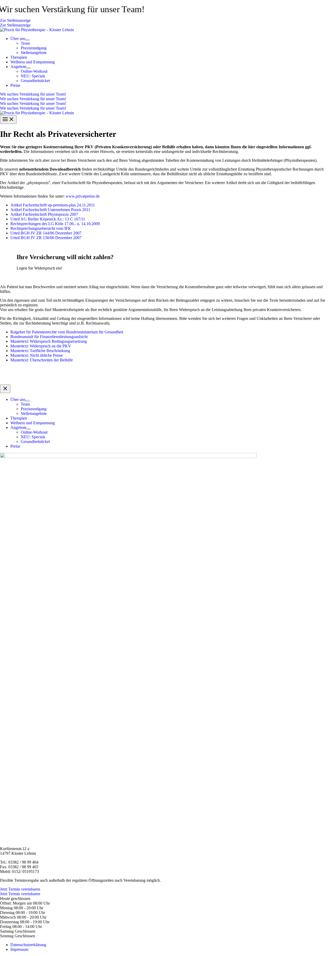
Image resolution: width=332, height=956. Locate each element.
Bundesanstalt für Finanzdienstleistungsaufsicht (49, 336)
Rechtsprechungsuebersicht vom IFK (40, 228)
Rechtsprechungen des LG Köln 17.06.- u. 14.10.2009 (55, 223)
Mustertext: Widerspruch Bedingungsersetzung (48, 341)
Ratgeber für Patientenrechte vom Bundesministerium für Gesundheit (66, 332)
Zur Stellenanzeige (15, 25)
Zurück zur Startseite (166, 373)
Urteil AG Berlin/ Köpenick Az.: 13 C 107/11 (47, 219)
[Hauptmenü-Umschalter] (8, 119)
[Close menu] (5, 389)
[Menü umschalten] (27, 40)
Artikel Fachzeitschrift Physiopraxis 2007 (44, 214)
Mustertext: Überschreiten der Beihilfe (41, 360)
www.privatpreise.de (83, 196)
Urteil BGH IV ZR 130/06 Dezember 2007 (45, 237)
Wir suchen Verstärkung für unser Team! (33, 99)
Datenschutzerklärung (28, 944)
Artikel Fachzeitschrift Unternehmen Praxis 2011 (50, 209)
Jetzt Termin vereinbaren (20, 894)
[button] (166, 20)
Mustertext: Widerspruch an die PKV (40, 346)
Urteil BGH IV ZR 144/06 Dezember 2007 (45, 233)
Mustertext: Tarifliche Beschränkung (40, 350)
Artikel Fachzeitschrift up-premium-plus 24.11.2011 (52, 205)
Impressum (19, 949)
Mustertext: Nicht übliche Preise (36, 355)
